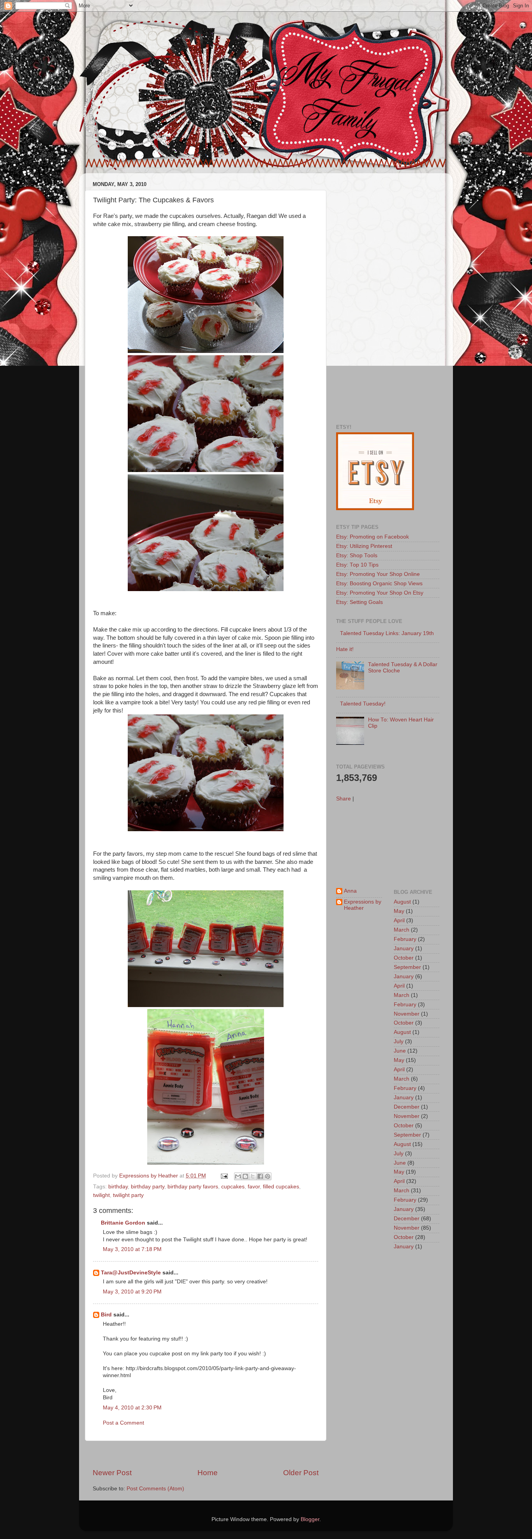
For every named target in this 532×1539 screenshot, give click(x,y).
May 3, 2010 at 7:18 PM (132, 1249)
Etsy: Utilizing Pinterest (364, 546)
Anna (350, 891)
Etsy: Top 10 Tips (357, 565)
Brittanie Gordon (123, 1223)
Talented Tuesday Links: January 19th (387, 633)
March (401, 930)
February (405, 939)
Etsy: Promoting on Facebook (372, 537)
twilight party (128, 1195)
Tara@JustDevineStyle (131, 1273)
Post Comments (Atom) (155, 1489)
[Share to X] (253, 1176)
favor (254, 1187)
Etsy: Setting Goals (359, 602)
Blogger (310, 1519)
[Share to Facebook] (260, 1176)
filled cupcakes (281, 1187)
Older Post (301, 1473)
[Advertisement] (206, 1454)
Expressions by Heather (362, 905)
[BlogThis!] (245, 1176)
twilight (101, 1195)
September (407, 967)
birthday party (147, 1187)
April (399, 920)
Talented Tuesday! (363, 704)
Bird (106, 1315)
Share (343, 799)
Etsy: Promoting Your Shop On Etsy (379, 593)
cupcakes (233, 1187)
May (399, 911)
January (404, 948)
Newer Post (112, 1473)
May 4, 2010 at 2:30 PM (132, 1408)
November (406, 1014)
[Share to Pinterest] (267, 1176)
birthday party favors (192, 1187)
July (398, 1041)
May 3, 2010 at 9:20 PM (132, 1292)
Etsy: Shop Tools (356, 555)
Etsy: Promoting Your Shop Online (378, 574)
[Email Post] (223, 1176)
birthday (118, 1187)
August (402, 902)
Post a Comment (123, 1423)
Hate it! (345, 649)
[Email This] (238, 1176)
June (400, 1051)
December (406, 1107)
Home (207, 1473)
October (404, 958)
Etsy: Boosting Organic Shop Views (379, 583)
